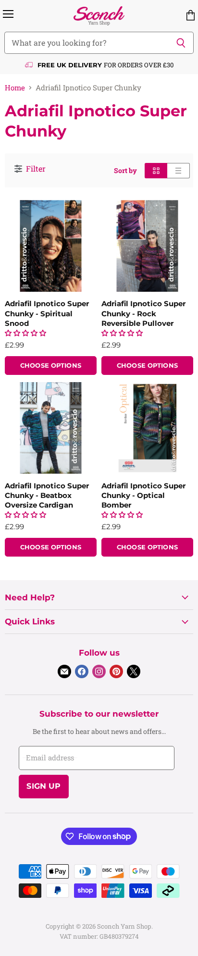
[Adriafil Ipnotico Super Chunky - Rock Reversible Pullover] (147, 246)
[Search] (181, 43)
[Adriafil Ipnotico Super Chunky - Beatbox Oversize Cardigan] (51, 428)
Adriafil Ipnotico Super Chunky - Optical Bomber (143, 495)
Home (15, 88)
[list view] (178, 170)
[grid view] (156, 170)
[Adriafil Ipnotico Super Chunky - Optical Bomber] (147, 428)
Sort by (125, 170)
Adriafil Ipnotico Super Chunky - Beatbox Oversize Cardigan (47, 495)
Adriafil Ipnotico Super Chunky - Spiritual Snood (47, 313)
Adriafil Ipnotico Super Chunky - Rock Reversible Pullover (143, 313)
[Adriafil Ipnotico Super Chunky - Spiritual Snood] (51, 246)
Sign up (43, 786)
